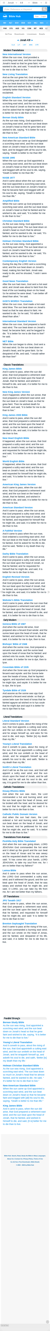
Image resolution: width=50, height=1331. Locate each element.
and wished (14, 1034)
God (28, 1025)
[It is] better (33, 1121)
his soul (14, 1057)
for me (16, 1081)
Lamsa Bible (9, 870)
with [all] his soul (29, 1098)
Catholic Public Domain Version (20, 814)
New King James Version (16, 392)
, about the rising (33, 1045)
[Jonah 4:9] (47, 597)
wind (5, 1051)
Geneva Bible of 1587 (14, 624)
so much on (9, 1074)
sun (12, 1068)
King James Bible (12, 368)
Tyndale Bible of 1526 (14, 690)
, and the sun (14, 1051)
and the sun (30, 1028)
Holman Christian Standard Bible (21, 241)
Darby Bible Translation (15, 554)
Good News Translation (15, 281)
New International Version (17, 54)
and (13, 1078)
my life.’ (22, 1061)
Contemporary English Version (19, 261)
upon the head (34, 1115)
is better (22, 1101)
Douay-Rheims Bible (14, 791)
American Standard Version (18, 507)
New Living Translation (15, 74)
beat (39, 1091)
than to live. (15, 1124)
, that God (16, 1048)
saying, (30, 1034)
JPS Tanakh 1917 (12, 900)
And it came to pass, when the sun (20, 1108)
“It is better (40, 1034)
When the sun (10, 1088)
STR (37, 45)
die (31, 1078)
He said (38, 1078)
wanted (22, 1078)
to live (35, 1081)
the (7, 1068)
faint (5, 1098)
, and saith (29, 1057)
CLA (13, 45)
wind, (21, 1028)
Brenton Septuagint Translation (20, 923)
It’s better (7, 1081)
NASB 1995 (9, 157)
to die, (23, 1034)
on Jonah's (14, 1095)
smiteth (25, 1051)
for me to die (9, 1037)
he (17, 1078)
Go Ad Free (4, 1325)
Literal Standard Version (16, 721)
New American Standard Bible (19, 137)
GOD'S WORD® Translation (17, 301)
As (4, 1068)
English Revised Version (16, 577)
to (28, 1078)
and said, (22, 1121)
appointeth (26, 1048)
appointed (36, 1025)
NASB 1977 (9, 177)
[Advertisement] (25, 995)
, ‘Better (39, 1057)
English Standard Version (17, 97)
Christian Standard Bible (16, 221)
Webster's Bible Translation (18, 600)
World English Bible (13, 461)
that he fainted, (18, 1118)
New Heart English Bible (16, 438)
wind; (5, 1115)
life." (41, 1101)
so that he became (36, 1095)
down (5, 1095)
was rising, (19, 1025)
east (15, 1028)
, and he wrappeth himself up (24, 1054)
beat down (38, 1071)
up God (28, 1088)
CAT (25, 45)
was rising (19, 1068)
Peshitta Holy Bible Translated (19, 841)
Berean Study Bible (13, 117)
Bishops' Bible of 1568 (15, 644)
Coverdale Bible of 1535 (16, 667)
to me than (32, 1101)
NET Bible (8, 341)
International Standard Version (19, 321)
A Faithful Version (12, 530)
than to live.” (22, 1037)
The (26, 1071)
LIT (18, 45)
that (32, 1074)
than (15, 1061)
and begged (14, 1098)
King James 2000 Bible (15, 415)
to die (21, 1057)
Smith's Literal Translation (17, 767)
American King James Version (19, 484)
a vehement (35, 1111)
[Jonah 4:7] (3, 597)
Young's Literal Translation (17, 744)
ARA (31, 45)
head (23, 1031)
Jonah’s (16, 1031)
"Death (14, 1101)
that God (13, 1111)
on (10, 1031)
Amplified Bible (11, 201)
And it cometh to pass (14, 1045)
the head (37, 1051)
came (20, 1088)
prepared (23, 1111)
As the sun (8, 1025)
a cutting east (39, 1048)
